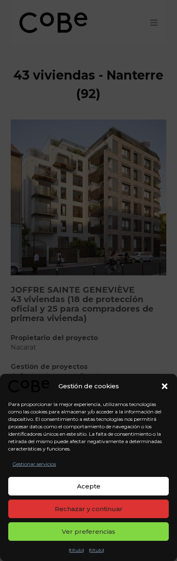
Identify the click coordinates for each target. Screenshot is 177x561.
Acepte (88, 486)
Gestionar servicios (34, 464)
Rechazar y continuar (89, 509)
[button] (165, 386)
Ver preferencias (88, 531)
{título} (76, 550)
